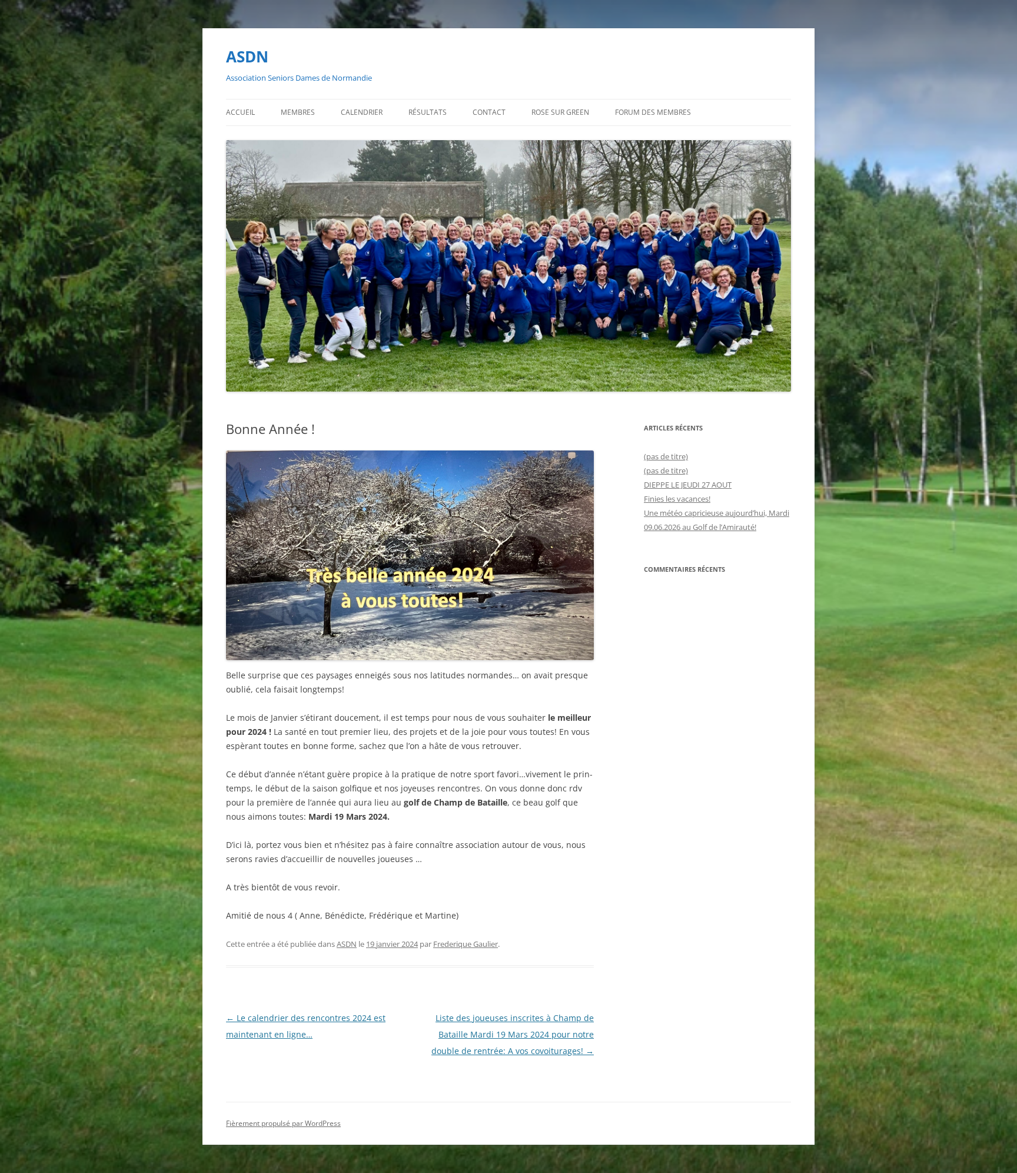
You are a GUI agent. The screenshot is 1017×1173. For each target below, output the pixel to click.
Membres (298, 112)
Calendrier (362, 112)
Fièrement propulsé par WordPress (283, 1123)
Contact (489, 112)
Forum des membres (653, 112)
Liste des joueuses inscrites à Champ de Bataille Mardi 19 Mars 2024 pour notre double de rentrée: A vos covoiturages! (512, 1034)
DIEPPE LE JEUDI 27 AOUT (688, 484)
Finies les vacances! (677, 498)
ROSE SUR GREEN (560, 112)
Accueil (240, 112)
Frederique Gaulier (465, 944)
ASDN (247, 56)
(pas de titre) (666, 456)
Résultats (427, 112)
